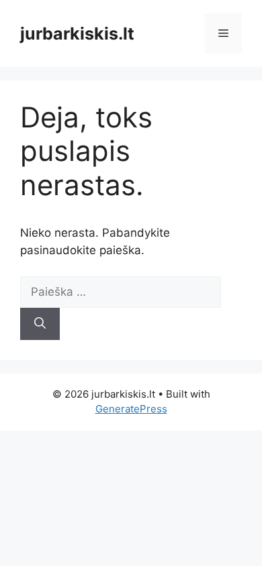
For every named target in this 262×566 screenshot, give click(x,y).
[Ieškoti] (40, 324)
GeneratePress (131, 408)
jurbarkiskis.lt (77, 33)
